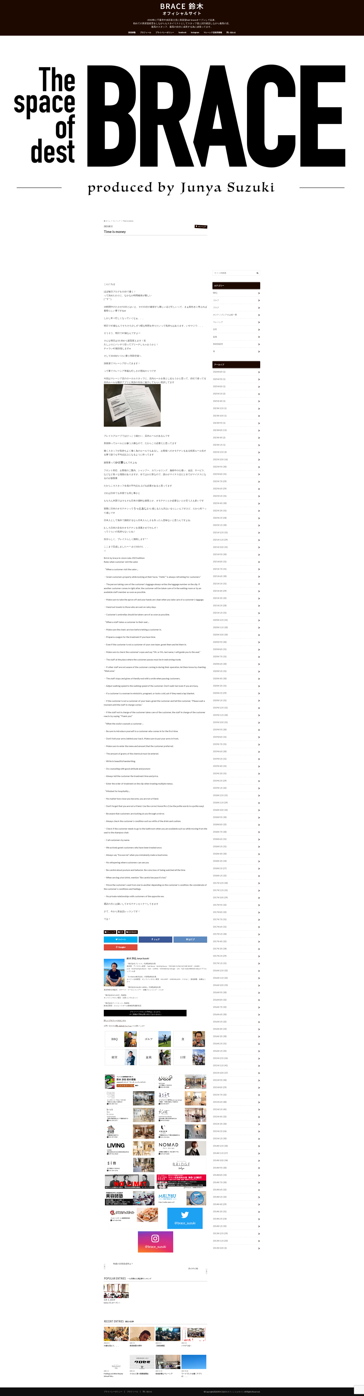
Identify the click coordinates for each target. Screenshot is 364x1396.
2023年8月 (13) (220, 430)
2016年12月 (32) (220, 970)
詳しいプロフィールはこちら (115, 1020)
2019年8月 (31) (220, 737)
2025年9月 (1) (219, 379)
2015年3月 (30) (220, 1124)
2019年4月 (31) (220, 766)
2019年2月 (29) (220, 780)
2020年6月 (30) (220, 664)
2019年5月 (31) (220, 759)
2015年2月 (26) (220, 1131)
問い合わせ (231, 32)
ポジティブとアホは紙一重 (225, 314)
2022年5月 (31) (220, 496)
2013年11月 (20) (220, 1241)
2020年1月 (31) (220, 700)
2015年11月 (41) (220, 1065)
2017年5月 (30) (220, 934)
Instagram (195, 32)
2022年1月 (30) (220, 525)
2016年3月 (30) (220, 1036)
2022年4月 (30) (220, 503)
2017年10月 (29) (220, 897)
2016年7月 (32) (220, 1007)
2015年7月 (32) (220, 1094)
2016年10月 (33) (220, 985)
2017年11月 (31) (220, 890)
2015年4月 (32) (220, 1116)
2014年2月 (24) (220, 1219)
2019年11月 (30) (220, 715)
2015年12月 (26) (220, 1058)
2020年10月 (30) (220, 634)
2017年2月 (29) (220, 956)
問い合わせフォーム (123, 1026)
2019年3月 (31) (220, 773)
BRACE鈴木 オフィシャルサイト (230, 1392)
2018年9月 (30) (220, 817)
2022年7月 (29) (220, 481)
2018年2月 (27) (220, 868)
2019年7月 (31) (220, 744)
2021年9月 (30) (220, 554)
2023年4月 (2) (219, 437)
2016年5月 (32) (220, 1021)
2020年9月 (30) (220, 642)
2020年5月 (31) (220, 671)
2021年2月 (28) (220, 605)
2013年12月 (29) (220, 1233)
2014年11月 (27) (220, 1153)
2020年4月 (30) (220, 678)
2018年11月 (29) (220, 802)
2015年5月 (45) (220, 1109)
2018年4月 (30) (220, 854)
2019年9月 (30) (220, 729)
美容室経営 (132, 932)
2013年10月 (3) (220, 1248)
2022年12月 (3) (220, 452)
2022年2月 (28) (220, 518)
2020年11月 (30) (220, 627)
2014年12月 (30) (220, 1146)
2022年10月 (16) (220, 459)
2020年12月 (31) (220, 620)
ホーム (107, 221)
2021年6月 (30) (220, 576)
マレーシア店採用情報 (213, 32)
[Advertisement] (155, 260)
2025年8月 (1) (219, 386)
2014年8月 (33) (220, 1175)
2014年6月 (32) (220, 1189)
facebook (182, 32)
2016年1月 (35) (220, 1051)
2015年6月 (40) (220, 1102)
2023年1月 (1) (219, 445)
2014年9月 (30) (220, 1168)
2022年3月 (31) (220, 510)
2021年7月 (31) (220, 569)
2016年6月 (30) (220, 1014)
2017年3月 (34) (220, 948)
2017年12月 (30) (220, 883)
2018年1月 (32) (220, 875)
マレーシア (116, 221)
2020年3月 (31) (220, 686)
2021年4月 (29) (220, 591)
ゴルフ (216, 300)
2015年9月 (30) (220, 1080)
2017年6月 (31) (220, 927)
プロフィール (145, 32)
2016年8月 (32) (220, 1000)
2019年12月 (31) (220, 707)
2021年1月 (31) (220, 613)
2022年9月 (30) (220, 466)
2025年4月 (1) (219, 401)
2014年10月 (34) (220, 1160)
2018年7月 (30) (220, 832)
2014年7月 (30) (220, 1182)
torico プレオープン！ (112, 1303)
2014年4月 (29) (220, 1204)
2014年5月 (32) (220, 1197)
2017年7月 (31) (220, 919)
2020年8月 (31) (220, 649)
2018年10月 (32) (220, 810)
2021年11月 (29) (220, 540)
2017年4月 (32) (220, 941)
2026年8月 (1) (219, 372)
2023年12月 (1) (220, 408)
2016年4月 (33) (220, 1029)
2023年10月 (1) (220, 415)
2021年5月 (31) (220, 583)
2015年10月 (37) (220, 1073)
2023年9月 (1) (219, 423)
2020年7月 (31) (220, 656)
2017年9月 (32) (220, 905)
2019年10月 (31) (220, 722)
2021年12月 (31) (220, 532)
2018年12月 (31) (220, 795)
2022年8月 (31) (220, 474)
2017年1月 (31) (220, 963)
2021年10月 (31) (220, 547)
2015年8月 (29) (220, 1087)
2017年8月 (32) (220, 912)
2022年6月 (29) (220, 488)
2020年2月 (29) (220, 693)
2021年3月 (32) (220, 598)
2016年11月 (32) (220, 978)
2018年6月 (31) (220, 839)
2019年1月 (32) (220, 788)
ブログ (216, 307)
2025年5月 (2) (219, 393)
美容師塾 (132, 32)
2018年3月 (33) (220, 861)
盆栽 (215, 336)
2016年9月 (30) (220, 992)
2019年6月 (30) (220, 751)
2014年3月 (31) (220, 1211)
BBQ (215, 293)
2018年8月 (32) (220, 824)
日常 (121, 932)
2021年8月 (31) (220, 561)
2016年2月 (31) (220, 1043)
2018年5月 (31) (220, 846)
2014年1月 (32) (220, 1226)
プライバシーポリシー (165, 32)
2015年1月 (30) (220, 1138)
